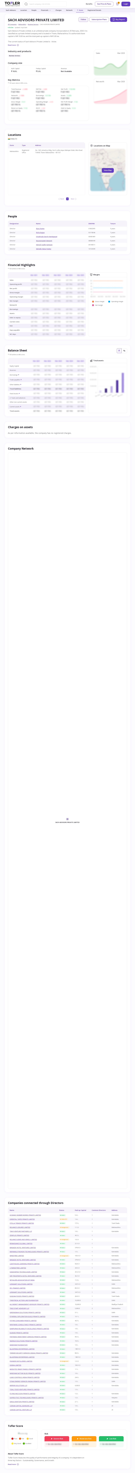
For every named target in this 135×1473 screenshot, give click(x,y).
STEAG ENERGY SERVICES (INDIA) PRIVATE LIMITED (28, 1381)
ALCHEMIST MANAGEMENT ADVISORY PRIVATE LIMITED (29, 1304)
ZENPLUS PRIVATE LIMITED (19, 1235)
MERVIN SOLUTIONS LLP (18, 1385)
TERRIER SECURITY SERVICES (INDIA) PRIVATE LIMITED (29, 1353)
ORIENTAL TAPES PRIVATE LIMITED (22, 1219)
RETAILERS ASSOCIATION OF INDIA (22, 1280)
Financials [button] (46, 10)
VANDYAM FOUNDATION (18, 1345)
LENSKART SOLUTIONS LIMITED (21, 1284)
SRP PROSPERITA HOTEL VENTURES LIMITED (25, 1276)
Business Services (33, 24)
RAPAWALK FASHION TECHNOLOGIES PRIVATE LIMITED (29, 1252)
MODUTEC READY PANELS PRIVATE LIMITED (25, 1369)
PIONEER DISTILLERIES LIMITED (21, 1361)
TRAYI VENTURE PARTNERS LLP (21, 1231)
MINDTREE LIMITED (17, 1256)
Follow (83, 19)
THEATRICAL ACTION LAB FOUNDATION (24, 1300)
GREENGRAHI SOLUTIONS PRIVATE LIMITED (25, 1312)
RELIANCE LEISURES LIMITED (20, 1227)
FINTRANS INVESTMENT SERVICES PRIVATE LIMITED (28, 1337)
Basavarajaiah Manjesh (44, 241)
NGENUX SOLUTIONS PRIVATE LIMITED (23, 1341)
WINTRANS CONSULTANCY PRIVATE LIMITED (26, 1325)
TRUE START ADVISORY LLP (19, 1308)
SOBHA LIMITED (15, 1365)
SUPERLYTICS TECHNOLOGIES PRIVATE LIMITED (27, 1398)
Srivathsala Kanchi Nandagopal (46, 237)
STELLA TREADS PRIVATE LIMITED (22, 1223)
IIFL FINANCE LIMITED (17, 1288)
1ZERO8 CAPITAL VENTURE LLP (21, 1410)
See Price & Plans (104, 4)
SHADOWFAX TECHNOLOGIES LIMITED (23, 1272)
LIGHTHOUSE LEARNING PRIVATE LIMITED (25, 1264)
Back (62, 199)
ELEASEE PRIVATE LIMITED (19, 1333)
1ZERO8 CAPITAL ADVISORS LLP (21, 1406)
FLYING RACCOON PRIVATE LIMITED (22, 1394)
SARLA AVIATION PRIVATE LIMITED (22, 1402)
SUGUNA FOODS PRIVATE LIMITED (22, 1296)
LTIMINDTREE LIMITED (18, 1268)
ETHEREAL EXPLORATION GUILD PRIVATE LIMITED (27, 1316)
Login (126, 4)
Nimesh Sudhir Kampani (44, 245)
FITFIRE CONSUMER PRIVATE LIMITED (23, 1321)
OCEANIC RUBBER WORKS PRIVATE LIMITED (25, 1215)
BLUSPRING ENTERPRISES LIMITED (22, 1349)
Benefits (89, 4)
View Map (108, 170)
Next (72, 199)
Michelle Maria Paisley (43, 249)
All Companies (12, 24)
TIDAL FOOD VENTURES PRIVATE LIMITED (24, 1389)
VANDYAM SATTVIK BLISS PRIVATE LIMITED (25, 1373)
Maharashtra (22, 24)
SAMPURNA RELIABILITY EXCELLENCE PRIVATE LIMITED (29, 1329)
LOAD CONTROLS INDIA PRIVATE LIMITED (25, 1377)
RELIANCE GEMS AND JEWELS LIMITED (23, 1239)
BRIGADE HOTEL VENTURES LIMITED (23, 1248)
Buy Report (120, 19)
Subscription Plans (99, 19)
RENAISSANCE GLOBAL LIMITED (21, 1244)
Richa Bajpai (40, 233)
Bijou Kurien (40, 229)
